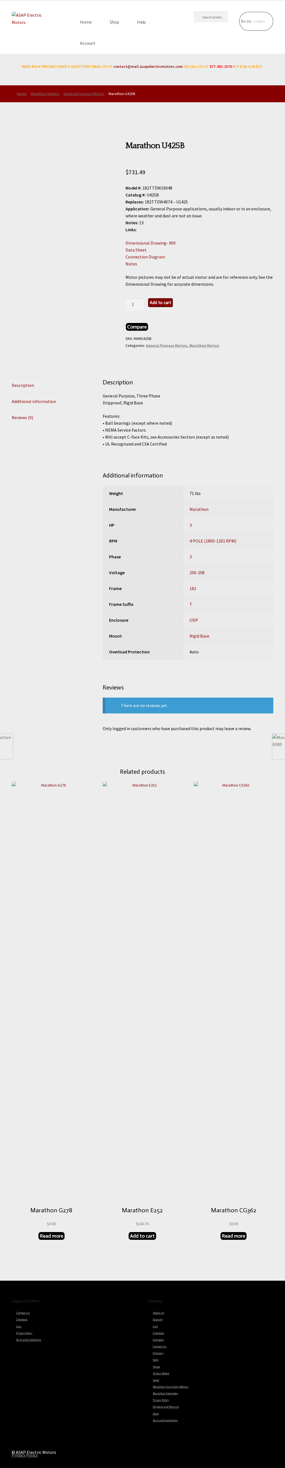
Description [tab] (23, 385)
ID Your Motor (161, 1373)
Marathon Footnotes (165, 1393)
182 (193, 588)
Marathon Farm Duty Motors (170, 1387)
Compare (158, 1340)
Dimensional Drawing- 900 (151, 243)
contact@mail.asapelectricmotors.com (148, 66)
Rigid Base (199, 636)
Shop (114, 22)
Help (141, 22)
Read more (51, 1236)
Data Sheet (136, 250)
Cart (18, 1326)
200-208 (197, 572)
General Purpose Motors (83, 93)
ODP (194, 620)
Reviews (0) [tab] (22, 417)
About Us (158, 1313)
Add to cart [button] (142, 1236)
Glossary (158, 1353)
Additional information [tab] (34, 401)
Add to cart (160, 302)
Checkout (22, 1319)
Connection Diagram (145, 257)
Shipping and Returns (166, 1407)
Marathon (199, 509)
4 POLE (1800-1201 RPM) (213, 541)
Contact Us (23, 1313)
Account (87, 43)
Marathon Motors (45, 93)
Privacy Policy (24, 1333)
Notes (131, 264)
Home (86, 22)
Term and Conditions (28, 1340)
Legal (156, 1380)
